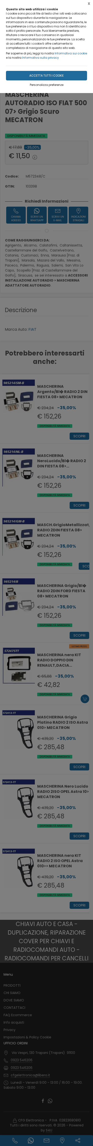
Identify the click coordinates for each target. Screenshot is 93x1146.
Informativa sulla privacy (40, 58)
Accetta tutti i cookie (46, 75)
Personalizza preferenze (46, 85)
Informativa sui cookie (71, 53)
